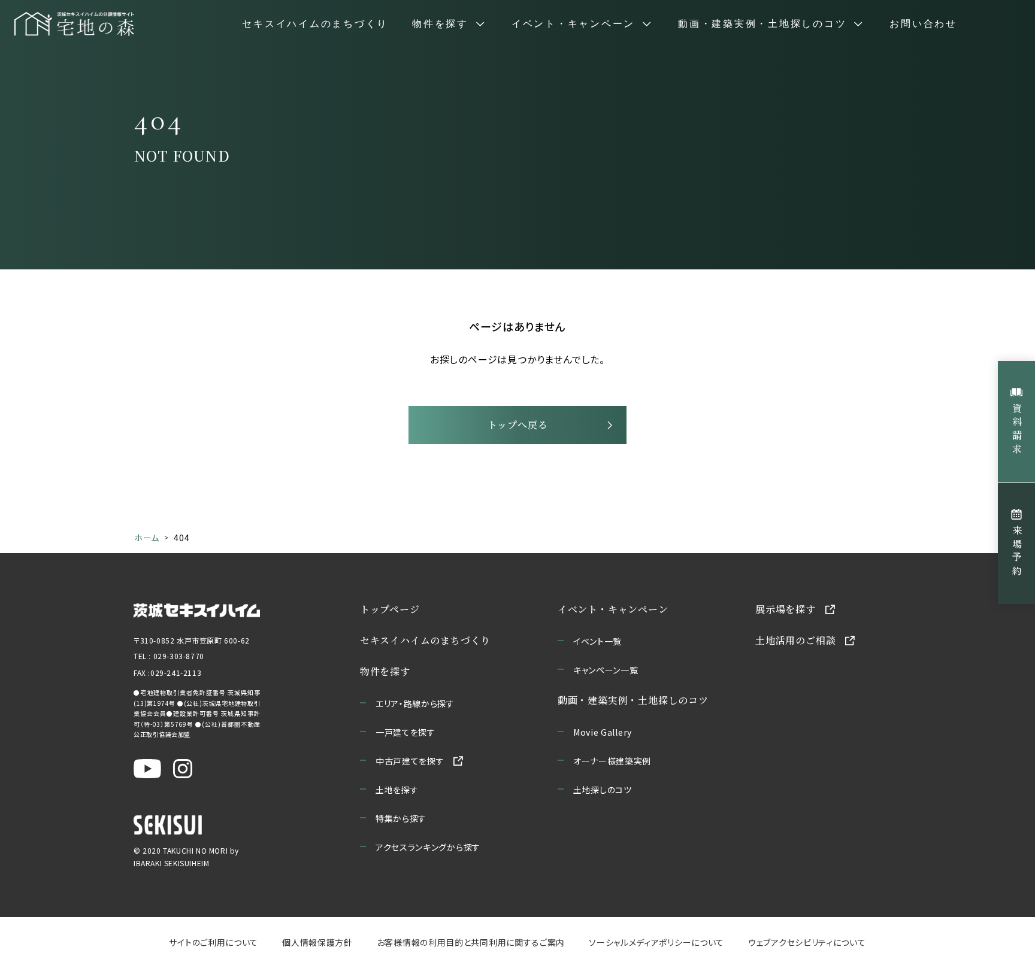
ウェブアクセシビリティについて (807, 942)
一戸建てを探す (405, 732)
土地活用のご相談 (795, 640)
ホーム (146, 538)
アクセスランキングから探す (428, 847)
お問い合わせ (923, 24)
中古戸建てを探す (410, 761)
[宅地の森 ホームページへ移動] (74, 24)
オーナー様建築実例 (612, 761)
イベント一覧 (597, 641)
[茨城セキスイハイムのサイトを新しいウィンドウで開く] (197, 609)
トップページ (390, 609)
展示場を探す (785, 609)
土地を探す (397, 790)
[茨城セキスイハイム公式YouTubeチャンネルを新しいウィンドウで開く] (147, 768)
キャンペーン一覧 (605, 670)
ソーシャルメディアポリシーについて (656, 942)
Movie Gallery (602, 732)
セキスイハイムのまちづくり (315, 24)
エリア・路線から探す (415, 703)
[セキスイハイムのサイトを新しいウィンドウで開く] (168, 824)
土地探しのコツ (602, 790)
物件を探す (385, 671)
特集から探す (401, 818)
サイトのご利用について (213, 942)
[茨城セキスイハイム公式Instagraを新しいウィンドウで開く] (182, 768)
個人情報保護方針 (317, 942)
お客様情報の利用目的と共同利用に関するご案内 (471, 942)
